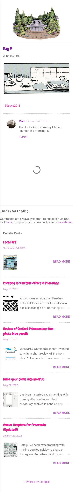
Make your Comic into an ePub (23, 379)
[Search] (67, 11)
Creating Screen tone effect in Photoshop (31, 283)
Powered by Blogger (36, 482)
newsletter (65, 222)
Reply (23, 136)
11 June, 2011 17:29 (37, 121)
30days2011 (12, 105)
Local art (9, 242)
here (9, 222)
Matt (22, 121)
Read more (61, 261)
